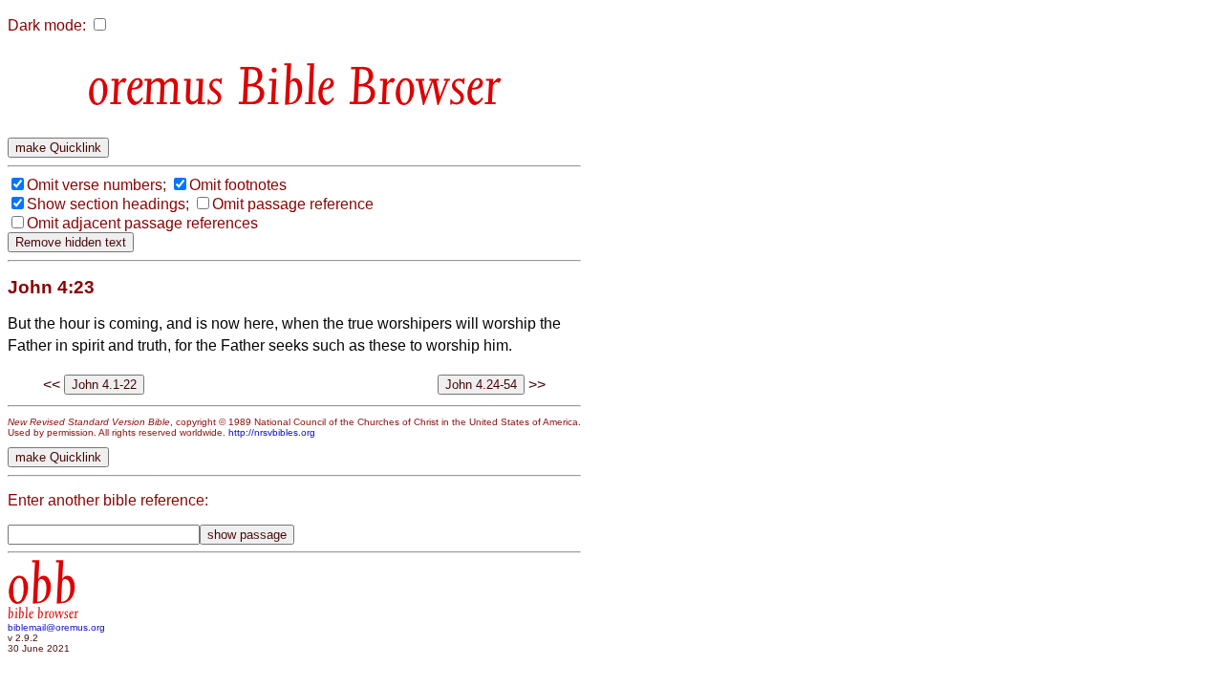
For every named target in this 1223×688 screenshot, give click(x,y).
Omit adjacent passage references (142, 223)
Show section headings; (108, 204)
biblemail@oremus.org (56, 627)
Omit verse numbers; (96, 185)
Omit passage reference (293, 204)
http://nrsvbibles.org (271, 432)
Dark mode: (47, 25)
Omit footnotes (238, 185)
